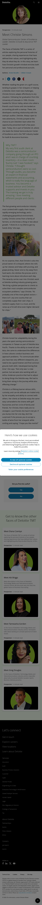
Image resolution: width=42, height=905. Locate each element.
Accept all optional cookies (21, 460)
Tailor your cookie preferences (21, 469)
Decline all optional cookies (21, 464)
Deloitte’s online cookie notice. (28, 452)
